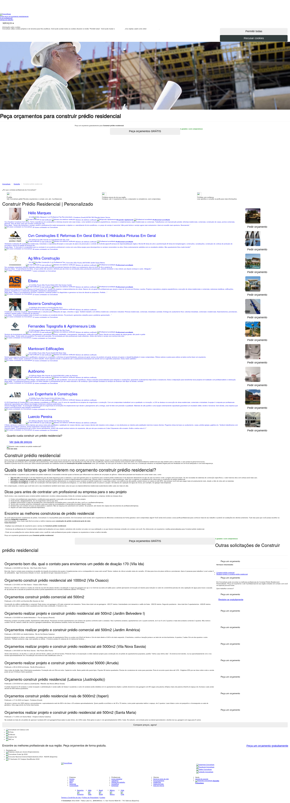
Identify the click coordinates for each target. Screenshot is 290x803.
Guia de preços (158, 785)
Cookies (102, 797)
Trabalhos (114, 780)
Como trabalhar (116, 779)
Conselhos (115, 784)
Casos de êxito (158, 784)
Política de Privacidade (90, 797)
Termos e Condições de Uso (71, 797)
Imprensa (72, 784)
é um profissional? (6, 18)
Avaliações (157, 782)
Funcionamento (158, 780)
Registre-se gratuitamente (230, 599)
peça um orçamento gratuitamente (17, 16)
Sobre (71, 780)
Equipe (71, 779)
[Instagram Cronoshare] (205, 765)
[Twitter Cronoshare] (204, 769)
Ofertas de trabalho (118, 782)
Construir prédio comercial (225, 572)
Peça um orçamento (230, 578)
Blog (71, 782)
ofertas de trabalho (6, 20)
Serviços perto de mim (161, 779)
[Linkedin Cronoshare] (204, 772)
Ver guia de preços (20, 441)
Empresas (114, 785)
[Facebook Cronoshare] (205, 767)
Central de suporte (201, 779)
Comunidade (73, 785)
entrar (2, 16)
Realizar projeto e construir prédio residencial (232, 574)
